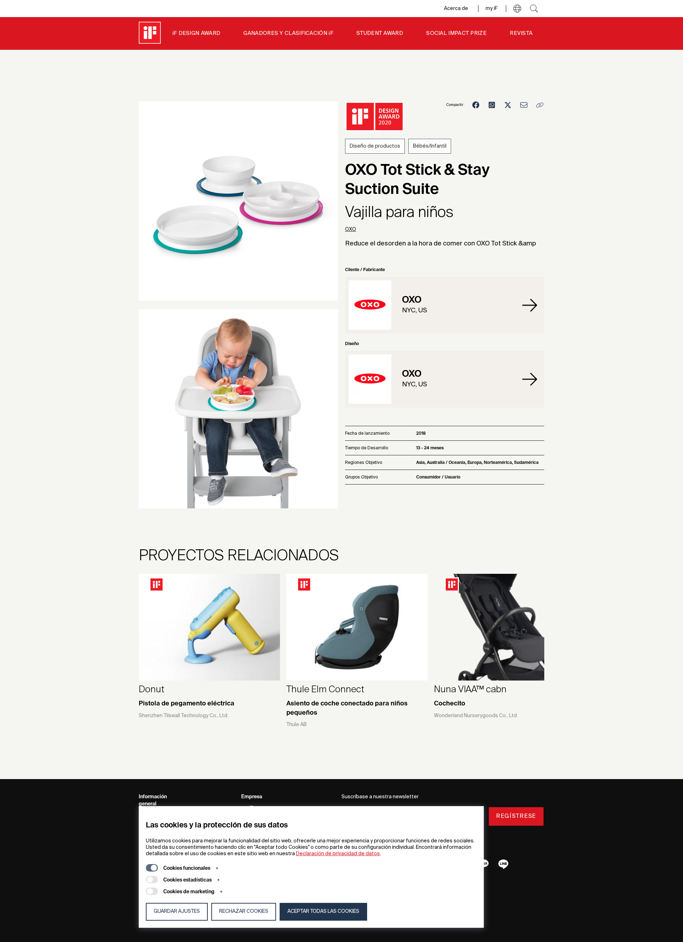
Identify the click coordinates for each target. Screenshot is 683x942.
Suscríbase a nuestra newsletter (380, 796)
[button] (517, 8)
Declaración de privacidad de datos (338, 853)
